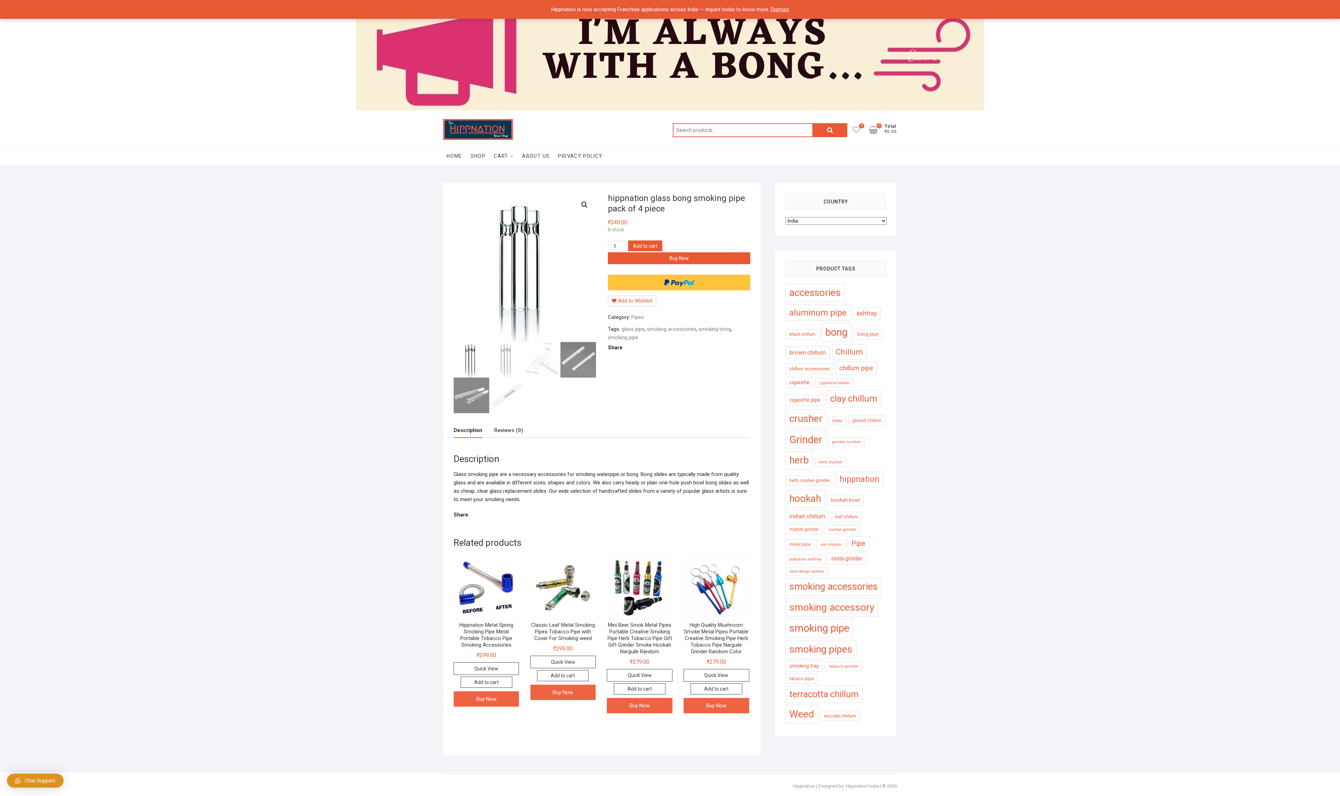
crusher (805, 418)
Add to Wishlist (635, 301)
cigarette (799, 382)
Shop (478, 156)
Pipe (858, 543)
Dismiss (780, 9)
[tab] (468, 431)
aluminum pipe (818, 312)
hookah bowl (845, 500)
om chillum (831, 544)
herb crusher (830, 462)
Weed (801, 714)
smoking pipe (623, 337)
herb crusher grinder (809, 480)
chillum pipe (856, 368)
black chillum (802, 334)
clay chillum (853, 398)
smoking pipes (821, 649)
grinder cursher (846, 441)
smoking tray (804, 666)
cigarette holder (834, 382)
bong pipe (867, 334)
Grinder (805, 440)
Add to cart (645, 246)
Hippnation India (862, 786)
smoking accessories (671, 329)
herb (799, 460)
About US (536, 156)
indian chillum (807, 516)
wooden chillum (840, 716)
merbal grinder (842, 529)
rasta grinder (847, 558)
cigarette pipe (804, 400)
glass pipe (633, 329)
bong (836, 332)
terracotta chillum (824, 694)
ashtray (866, 313)
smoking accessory (831, 607)
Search (829, 130)
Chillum (849, 351)
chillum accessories (809, 368)
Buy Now (679, 258)
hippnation (859, 479)
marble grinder (804, 529)
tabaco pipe (801, 678)
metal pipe (800, 544)
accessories (815, 292)
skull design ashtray (806, 571)
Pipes (637, 317)
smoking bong (715, 329)
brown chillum (807, 352)
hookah (805, 498)
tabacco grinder (843, 666)
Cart (501, 156)
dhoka (837, 420)
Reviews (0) (508, 430)
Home (454, 156)
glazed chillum (866, 420)
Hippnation (804, 786)
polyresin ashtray (805, 559)
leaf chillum (846, 516)
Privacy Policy (580, 156)
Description (468, 430)
